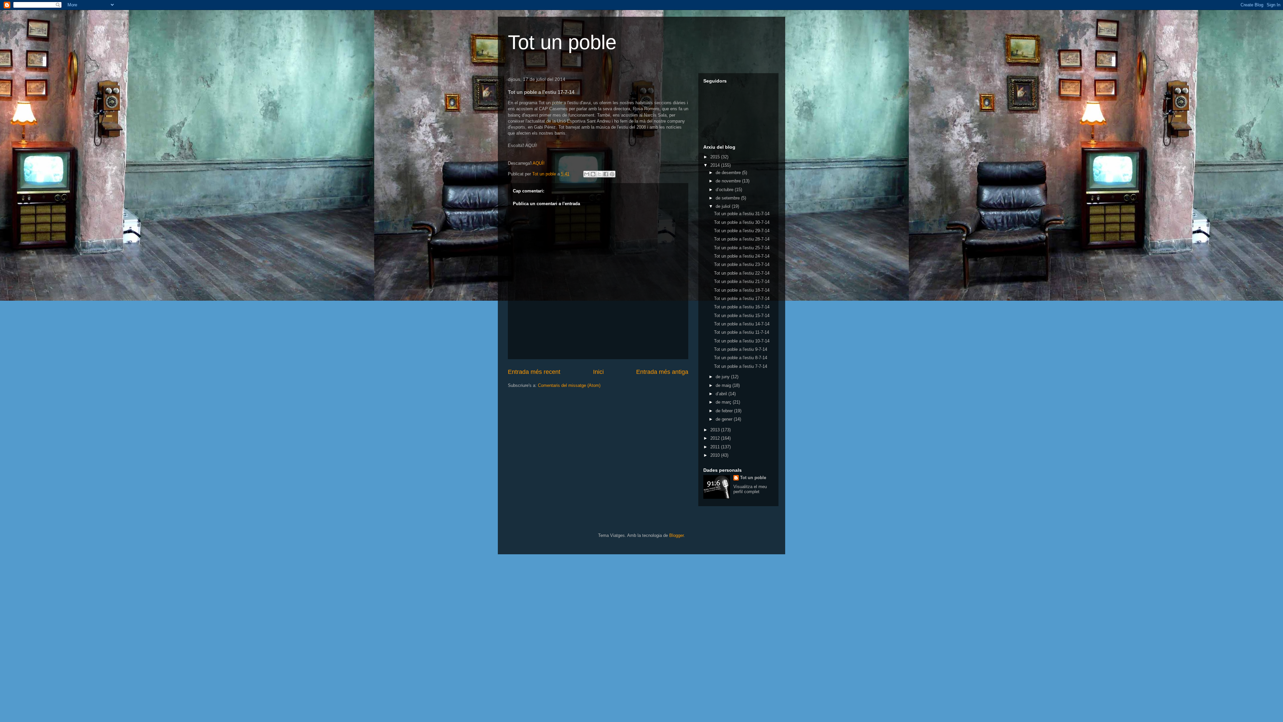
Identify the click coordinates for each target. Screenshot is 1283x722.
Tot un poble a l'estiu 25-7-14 (741, 247)
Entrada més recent (534, 372)
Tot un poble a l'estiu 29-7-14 (741, 230)
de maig (724, 385)
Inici (598, 372)
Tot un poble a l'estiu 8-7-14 (740, 357)
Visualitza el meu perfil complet (750, 489)
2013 (715, 429)
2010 (715, 455)
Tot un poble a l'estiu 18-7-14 (741, 290)
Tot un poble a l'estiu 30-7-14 (741, 222)
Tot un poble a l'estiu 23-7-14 (741, 264)
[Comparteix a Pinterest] (612, 174)
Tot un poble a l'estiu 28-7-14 (741, 239)
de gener (725, 419)
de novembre (729, 180)
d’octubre (725, 189)
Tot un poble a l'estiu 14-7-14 (741, 323)
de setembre (728, 197)
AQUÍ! (538, 163)
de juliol (724, 206)
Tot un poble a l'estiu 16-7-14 (741, 306)
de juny (723, 376)
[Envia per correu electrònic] (586, 174)
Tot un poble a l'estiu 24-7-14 (741, 256)
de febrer (725, 410)
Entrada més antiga (662, 372)
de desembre (729, 172)
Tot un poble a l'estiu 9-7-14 (740, 349)
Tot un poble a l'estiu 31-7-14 (741, 213)
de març (724, 402)
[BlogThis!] (593, 174)
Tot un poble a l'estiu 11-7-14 (741, 332)
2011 (715, 446)
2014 (715, 165)
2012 (715, 438)
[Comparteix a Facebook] (605, 174)
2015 (715, 156)
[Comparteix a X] (599, 174)
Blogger (676, 535)
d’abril (722, 393)
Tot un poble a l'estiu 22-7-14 (741, 273)
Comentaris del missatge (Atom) (569, 385)
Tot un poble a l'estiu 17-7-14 (741, 298)
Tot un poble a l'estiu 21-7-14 (741, 281)
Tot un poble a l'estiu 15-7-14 (741, 315)
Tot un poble (562, 42)
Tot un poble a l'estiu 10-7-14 (741, 340)
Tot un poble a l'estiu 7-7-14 (740, 366)
